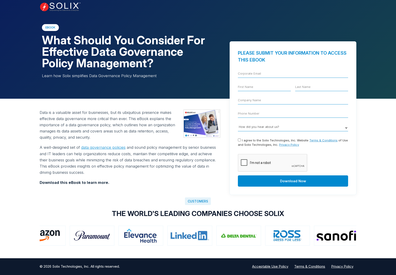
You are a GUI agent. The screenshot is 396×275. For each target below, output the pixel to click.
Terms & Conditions (323, 140)
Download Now (293, 181)
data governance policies (103, 147)
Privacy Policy (289, 144)
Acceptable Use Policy (270, 266)
